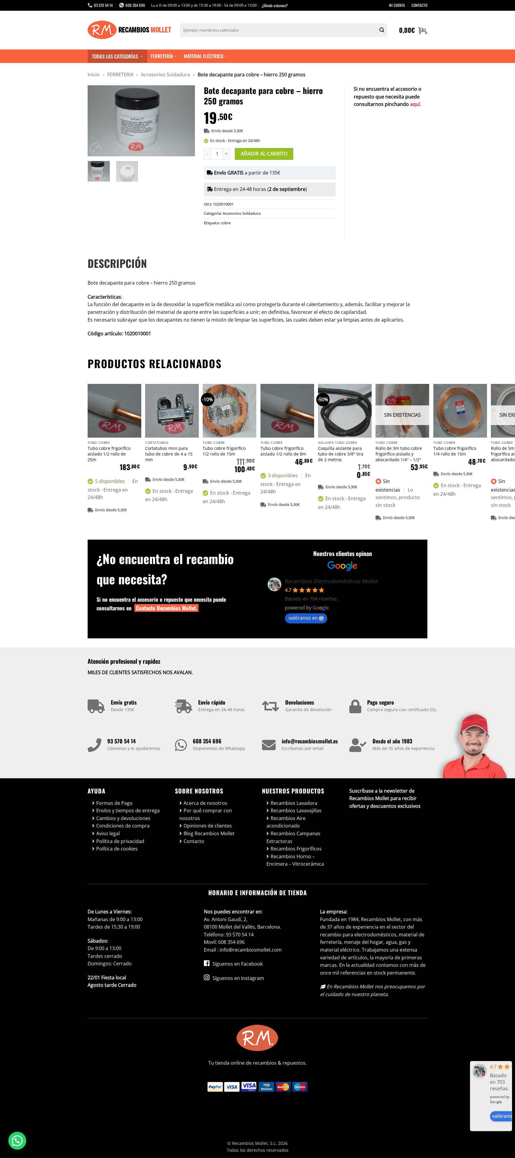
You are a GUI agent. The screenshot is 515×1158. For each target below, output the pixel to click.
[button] (413, 30)
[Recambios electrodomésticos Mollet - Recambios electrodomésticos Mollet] (129, 30)
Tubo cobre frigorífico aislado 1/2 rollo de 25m (109, 454)
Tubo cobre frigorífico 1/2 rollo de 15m (224, 451)
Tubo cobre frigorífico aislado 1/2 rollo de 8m (283, 451)
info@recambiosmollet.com (251, 950)
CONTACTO (419, 5)
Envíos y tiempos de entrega (128, 810)
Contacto (194, 841)
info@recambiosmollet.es (310, 741)
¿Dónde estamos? (275, 5)
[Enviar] (382, 30)
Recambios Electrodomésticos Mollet (331, 581)
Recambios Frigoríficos (296, 848)
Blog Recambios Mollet (209, 833)
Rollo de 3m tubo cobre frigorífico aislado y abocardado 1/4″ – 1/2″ (399, 454)
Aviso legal (108, 833)
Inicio (94, 74)
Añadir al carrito (264, 153)
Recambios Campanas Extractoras (293, 837)
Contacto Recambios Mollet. (166, 608)
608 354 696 (207, 741)
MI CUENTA (397, 5)
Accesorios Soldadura (165, 74)
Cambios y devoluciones (123, 818)
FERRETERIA (120, 74)
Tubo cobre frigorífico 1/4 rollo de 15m (454, 451)
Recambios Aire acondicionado (285, 822)
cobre (226, 223)
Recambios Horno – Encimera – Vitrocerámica (295, 860)
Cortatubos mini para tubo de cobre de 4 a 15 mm (169, 454)
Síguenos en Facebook (237, 964)
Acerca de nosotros (205, 803)
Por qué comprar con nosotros (205, 814)
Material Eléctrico (203, 56)
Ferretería (162, 56)
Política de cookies (117, 848)
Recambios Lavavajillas (296, 810)
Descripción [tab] (117, 263)
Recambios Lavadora (294, 803)
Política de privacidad (120, 841)
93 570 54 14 (121, 741)
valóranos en (303, 617)
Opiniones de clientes (208, 825)
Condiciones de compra (123, 825)
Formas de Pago (114, 803)
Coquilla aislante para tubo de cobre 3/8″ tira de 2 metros (340, 454)
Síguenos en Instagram (237, 978)
